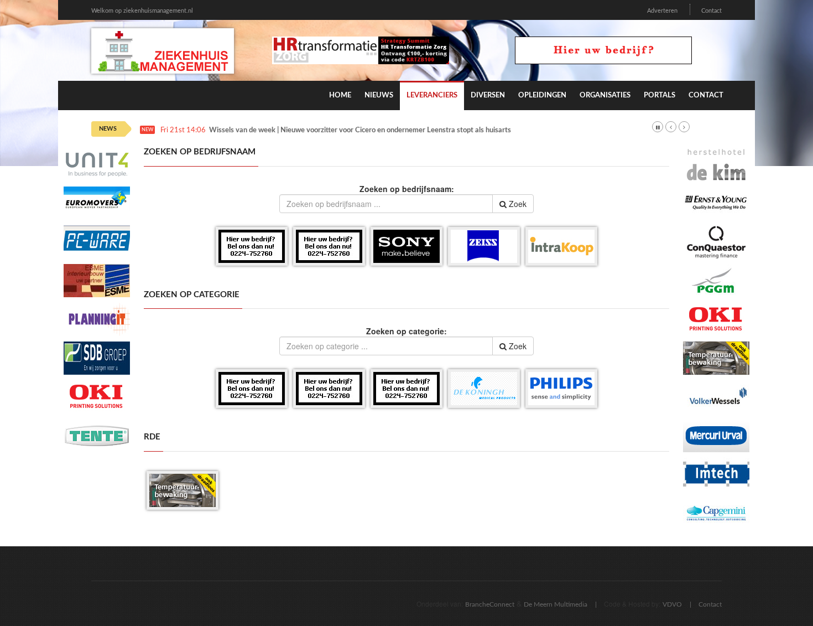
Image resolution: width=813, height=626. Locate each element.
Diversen (488, 95)
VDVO (672, 604)
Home (340, 95)
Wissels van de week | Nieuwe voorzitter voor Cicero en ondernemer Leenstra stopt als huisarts (360, 130)
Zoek (517, 203)
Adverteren (662, 11)
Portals (659, 95)
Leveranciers (431, 95)
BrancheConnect (489, 604)
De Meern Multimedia (555, 604)
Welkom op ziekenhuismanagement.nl (142, 11)
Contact (711, 11)
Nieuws (378, 95)
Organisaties (605, 95)
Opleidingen (542, 95)
